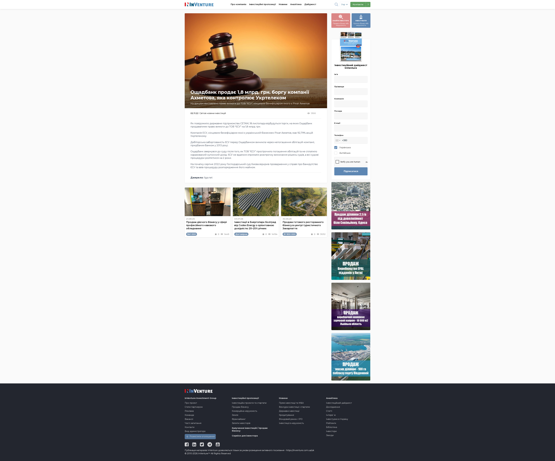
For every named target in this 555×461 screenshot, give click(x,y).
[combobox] (337, 140)
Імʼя (336, 74)
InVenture (200, 398)
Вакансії (189, 419)
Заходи (330, 435)
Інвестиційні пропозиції (262, 4)
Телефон (338, 135)
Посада (338, 111)
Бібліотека (331, 427)
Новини (283, 4)
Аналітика (295, 4)
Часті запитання (193, 423)
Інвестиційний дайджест (339, 403)
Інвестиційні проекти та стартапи (249, 403)
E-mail (337, 123)
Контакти (189, 427)
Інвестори (331, 431)
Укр (343, 4)
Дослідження (333, 407)
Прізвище (339, 87)
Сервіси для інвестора (245, 435)
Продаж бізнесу (240, 407)
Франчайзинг (239, 419)
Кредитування (286, 415)
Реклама (189, 411)
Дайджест (310, 4)
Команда (189, 415)
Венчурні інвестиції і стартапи (294, 407)
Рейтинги (331, 423)
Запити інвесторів (241, 423)
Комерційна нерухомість (244, 411)
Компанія (339, 99)
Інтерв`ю (331, 415)
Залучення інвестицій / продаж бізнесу (250, 429)
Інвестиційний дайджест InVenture (351, 66)
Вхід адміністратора (195, 431)
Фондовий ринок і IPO (291, 419)
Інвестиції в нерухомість (291, 423)
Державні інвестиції (289, 411)
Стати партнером (194, 407)
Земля (235, 415)
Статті (329, 411)
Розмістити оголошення (202, 436)
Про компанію (238, 4)
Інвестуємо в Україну (337, 419)
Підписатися (351, 171)
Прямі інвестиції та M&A (291, 403)
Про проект (191, 403)
